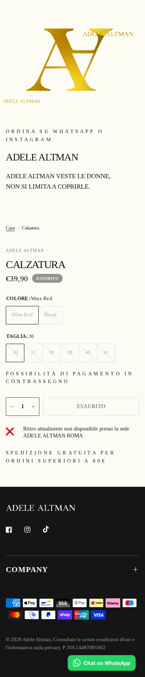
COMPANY (27, 569)
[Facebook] (14, 529)
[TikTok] (51, 529)
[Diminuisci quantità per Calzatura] (12, 406)
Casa (10, 228)
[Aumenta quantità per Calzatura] (33, 406)
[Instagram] (32, 529)
